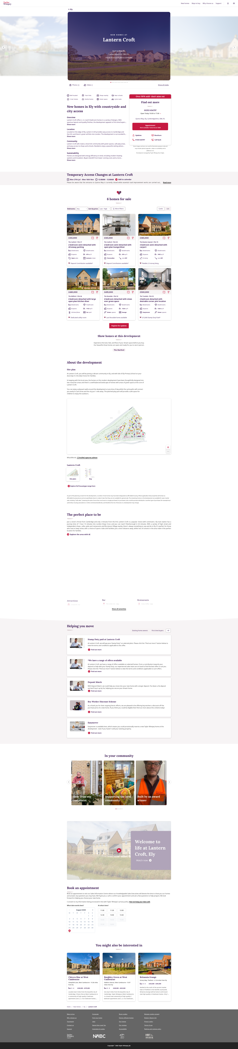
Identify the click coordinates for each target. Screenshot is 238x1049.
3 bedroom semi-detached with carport (153, 246)
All (168, 630)
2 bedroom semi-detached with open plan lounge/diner (117, 246)
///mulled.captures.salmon (87, 458)
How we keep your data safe (139, 902)
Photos (75, 85)
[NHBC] (99, 1036)
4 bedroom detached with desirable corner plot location (153, 300)
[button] (143, 434)
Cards (161, 209)
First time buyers (158, 630)
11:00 (102, 910)
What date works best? (75, 905)
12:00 (122, 910)
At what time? (103, 905)
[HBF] (149, 1036)
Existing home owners (140, 630)
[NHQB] (121, 1036)
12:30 (102, 915)
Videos (90, 85)
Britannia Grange (148, 977)
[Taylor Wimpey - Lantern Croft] (119, 850)
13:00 (112, 915)
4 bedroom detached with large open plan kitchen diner (82, 300)
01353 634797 (150, 110)
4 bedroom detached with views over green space (118, 300)
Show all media (163, 85)
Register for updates (119, 326)
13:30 (122, 915)
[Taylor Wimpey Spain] (70, 1036)
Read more (167, 182)
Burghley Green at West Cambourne (115, 978)
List (168, 209)
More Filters (119, 209)
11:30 (112, 910)
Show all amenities (119, 609)
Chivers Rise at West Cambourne (78, 978)
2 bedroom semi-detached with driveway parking (82, 246)
